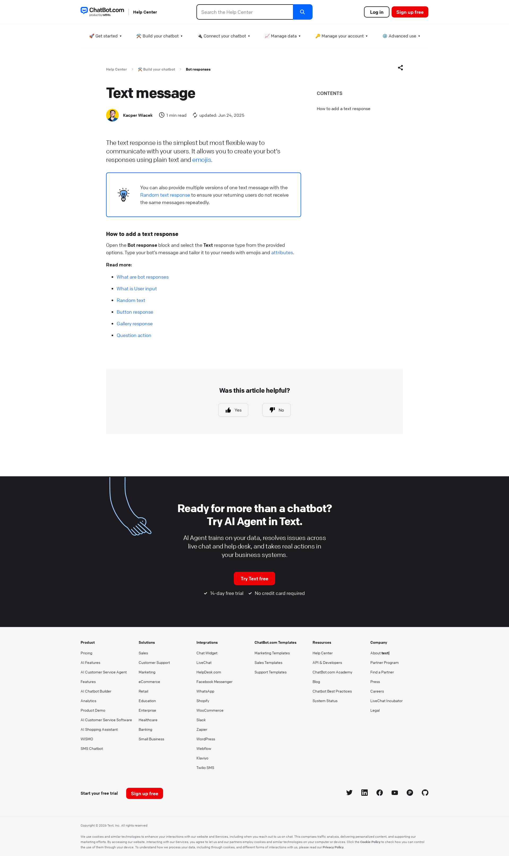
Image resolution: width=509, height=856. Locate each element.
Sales (143, 652)
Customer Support (154, 662)
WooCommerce (209, 710)
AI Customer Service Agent (104, 671)
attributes (282, 252)
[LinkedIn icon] (364, 793)
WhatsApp (205, 691)
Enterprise (147, 710)
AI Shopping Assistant (99, 729)
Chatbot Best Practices (332, 691)
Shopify (202, 700)
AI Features (90, 662)
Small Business (151, 738)
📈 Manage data (281, 35)
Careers (377, 691)
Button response (135, 312)
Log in (377, 12)
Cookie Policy (370, 842)
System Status (325, 700)
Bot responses (198, 69)
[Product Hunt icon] (410, 793)
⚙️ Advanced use (399, 35)
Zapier (201, 729)
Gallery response (135, 323)
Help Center (145, 12)
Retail (143, 691)
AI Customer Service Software (106, 719)
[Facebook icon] (379, 793)
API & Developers (327, 662)
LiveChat (204, 662)
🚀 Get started (103, 35)
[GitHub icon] (425, 793)
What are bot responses (143, 277)
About (380, 652)
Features (88, 681)
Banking (145, 729)
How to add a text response (343, 108)
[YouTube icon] (395, 793)
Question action (134, 335)
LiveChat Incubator (386, 700)
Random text (131, 300)
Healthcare (148, 719)
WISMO (87, 738)
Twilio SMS (205, 767)
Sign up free (410, 12)
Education (147, 700)
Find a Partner (382, 671)
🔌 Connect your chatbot (221, 35)
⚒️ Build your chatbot (157, 35)
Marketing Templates (272, 652)
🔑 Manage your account (339, 35)
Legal (375, 710)
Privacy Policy (333, 847)
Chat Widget (206, 652)
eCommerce (149, 681)
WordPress (205, 738)
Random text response (165, 195)
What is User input (137, 288)
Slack (201, 719)
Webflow (203, 748)
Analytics (88, 700)
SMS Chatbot (92, 748)
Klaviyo (202, 757)
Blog (316, 681)
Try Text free (254, 578)
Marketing (147, 671)
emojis (201, 159)
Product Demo (93, 710)
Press (375, 681)
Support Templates (270, 671)
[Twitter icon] (349, 793)
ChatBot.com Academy (332, 671)
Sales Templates (268, 662)
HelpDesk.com (208, 671)
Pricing (86, 652)
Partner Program (384, 662)
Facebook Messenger (214, 681)
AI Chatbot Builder (96, 691)
